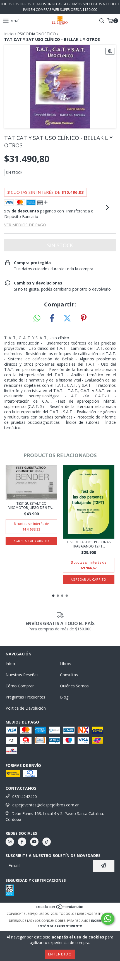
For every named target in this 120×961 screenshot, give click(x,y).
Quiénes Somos (74, 685)
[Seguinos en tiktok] (46, 842)
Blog (64, 697)
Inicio (9, 33)
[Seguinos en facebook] (22, 842)
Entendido (60, 954)
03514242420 (24, 796)
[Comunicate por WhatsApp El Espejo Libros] (107, 919)
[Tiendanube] (60, 908)
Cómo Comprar (20, 685)
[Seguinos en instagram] (10, 842)
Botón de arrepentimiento (60, 926)
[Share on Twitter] (67, 318)
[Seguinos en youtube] (34, 842)
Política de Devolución (26, 708)
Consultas (69, 674)
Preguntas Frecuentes (25, 697)
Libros (65, 663)
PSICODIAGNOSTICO (36, 33)
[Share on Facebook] (52, 318)
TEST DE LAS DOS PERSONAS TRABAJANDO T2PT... (89, 544)
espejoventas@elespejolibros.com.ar (45, 805)
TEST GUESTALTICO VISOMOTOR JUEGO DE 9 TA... (31, 505)
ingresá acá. (101, 921)
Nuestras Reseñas (22, 674)
